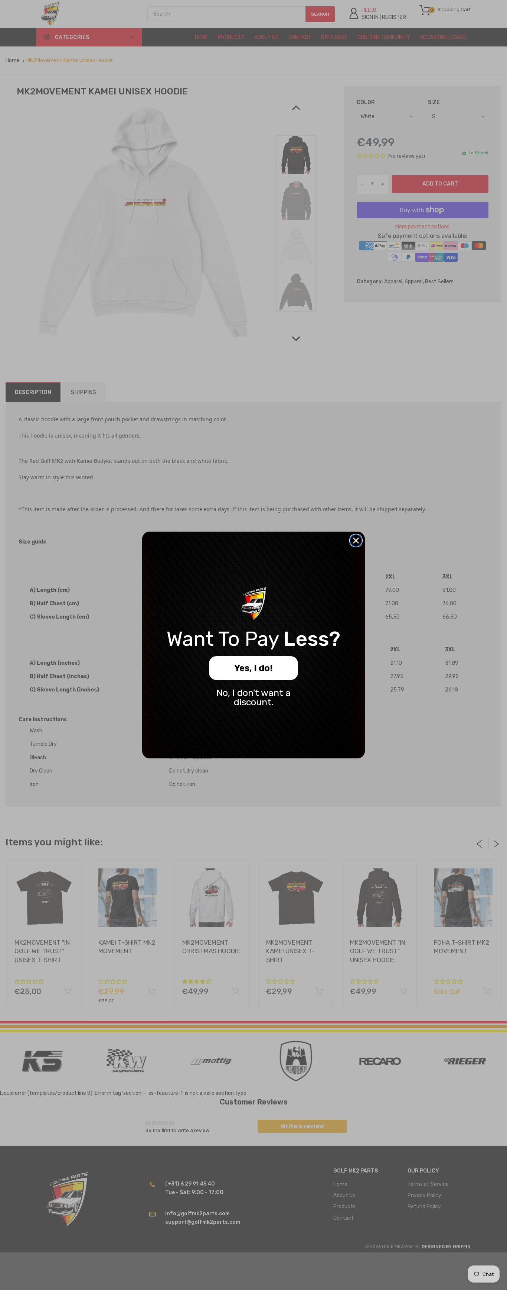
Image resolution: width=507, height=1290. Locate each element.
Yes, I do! (253, 668)
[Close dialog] (356, 540)
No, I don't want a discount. (253, 697)
